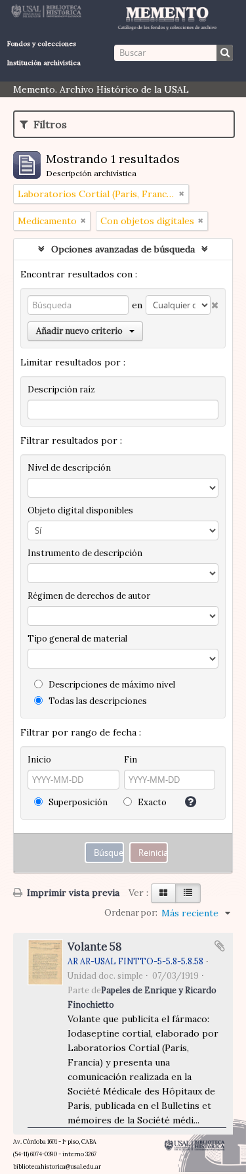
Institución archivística (44, 63)
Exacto (151, 802)
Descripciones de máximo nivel (111, 684)
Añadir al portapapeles (219, 945)
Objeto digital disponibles (80, 510)
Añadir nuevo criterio (79, 331)
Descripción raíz (61, 389)
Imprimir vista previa (71, 893)
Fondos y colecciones (41, 43)
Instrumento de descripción (85, 553)
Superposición (77, 802)
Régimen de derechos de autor (89, 595)
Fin (130, 759)
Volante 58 (94, 946)
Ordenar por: (130, 912)
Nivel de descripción (69, 467)
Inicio (39, 759)
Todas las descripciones (97, 701)
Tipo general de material (77, 638)
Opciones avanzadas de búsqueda (123, 249)
